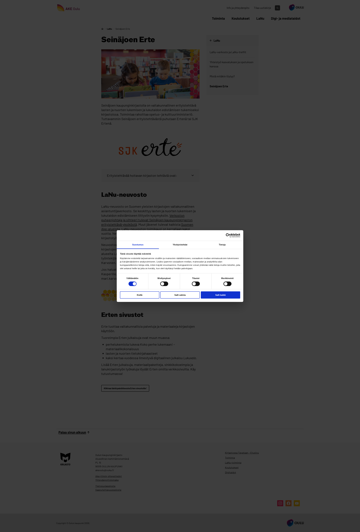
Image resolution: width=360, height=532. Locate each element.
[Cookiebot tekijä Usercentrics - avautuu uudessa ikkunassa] (228, 235)
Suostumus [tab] (138, 244)
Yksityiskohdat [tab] (180, 244)
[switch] (164, 284)
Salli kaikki (220, 295)
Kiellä (139, 295)
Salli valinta (180, 295)
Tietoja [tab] (222, 244)
